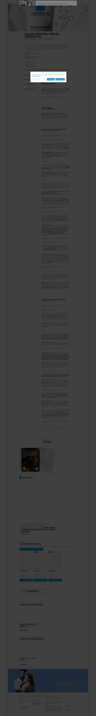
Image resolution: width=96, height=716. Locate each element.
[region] (48, 77)
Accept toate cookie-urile (60, 79)
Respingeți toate (50, 79)
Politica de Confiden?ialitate (36, 76)
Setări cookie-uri (35, 79)
